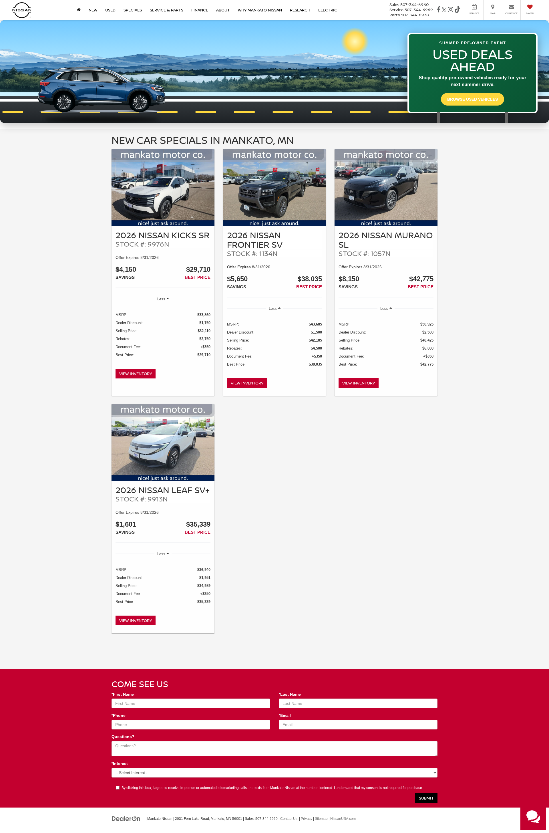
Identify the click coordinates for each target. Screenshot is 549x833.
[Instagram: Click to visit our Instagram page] (450, 10)
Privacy (306, 819)
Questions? (123, 736)
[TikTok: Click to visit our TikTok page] (457, 10)
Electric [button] (327, 10)
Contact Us (288, 819)
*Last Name (290, 694)
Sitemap (321, 819)
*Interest (120, 763)
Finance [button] (199, 10)
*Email (285, 715)
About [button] (223, 10)
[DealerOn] (126, 818)
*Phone (119, 715)
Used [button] (110, 10)
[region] (163, 335)
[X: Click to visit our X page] (444, 10)
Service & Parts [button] (166, 10)
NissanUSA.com (343, 819)
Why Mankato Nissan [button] (260, 10)
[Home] (79, 10)
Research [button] (300, 10)
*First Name (123, 694)
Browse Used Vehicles (472, 99)
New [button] (93, 10)
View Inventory (135, 373)
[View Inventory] (163, 187)
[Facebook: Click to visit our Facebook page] (439, 10)
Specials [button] (133, 10)
